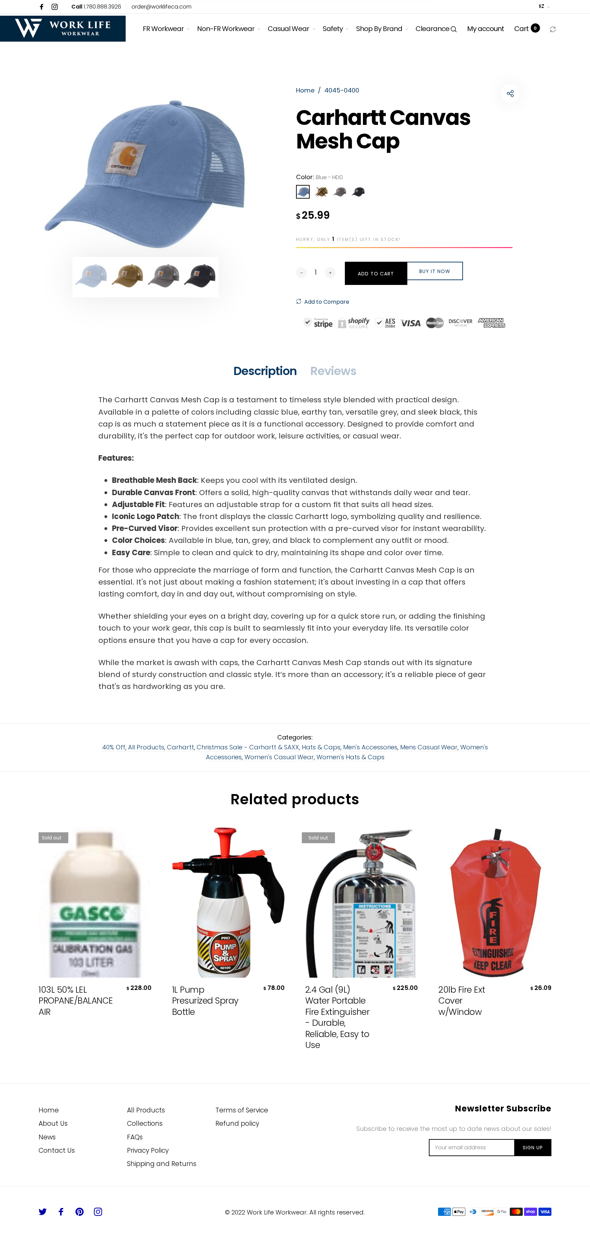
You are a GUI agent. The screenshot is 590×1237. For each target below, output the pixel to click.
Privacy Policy (148, 1150)
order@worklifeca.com (161, 7)
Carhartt (180, 747)
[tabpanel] (145, 173)
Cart (525, 28)
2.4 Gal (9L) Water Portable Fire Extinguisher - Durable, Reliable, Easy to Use (337, 1017)
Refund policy (237, 1123)
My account (485, 28)
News (47, 1137)
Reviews (333, 371)
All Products (146, 747)
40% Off (113, 747)
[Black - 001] (358, 192)
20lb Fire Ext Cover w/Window (461, 1001)
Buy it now (434, 271)
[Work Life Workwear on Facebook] (42, 7)
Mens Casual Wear (429, 747)
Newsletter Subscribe (503, 1109)
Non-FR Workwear (225, 28)
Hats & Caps (321, 747)
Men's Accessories (370, 747)
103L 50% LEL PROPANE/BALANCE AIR (72, 1001)
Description (265, 371)
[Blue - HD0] (303, 192)
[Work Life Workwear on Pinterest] (79, 1212)
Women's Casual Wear (279, 757)
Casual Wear (288, 28)
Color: (319, 177)
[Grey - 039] (340, 192)
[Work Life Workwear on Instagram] (55, 7)
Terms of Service (241, 1110)
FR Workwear (163, 28)
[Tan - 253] (321, 192)
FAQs (135, 1137)
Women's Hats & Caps (350, 757)
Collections (145, 1123)
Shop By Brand (379, 28)
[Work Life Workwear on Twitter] (43, 1212)
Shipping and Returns (161, 1163)
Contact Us (57, 1150)
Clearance (432, 28)
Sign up (533, 1147)
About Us (53, 1123)
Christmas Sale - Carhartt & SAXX (248, 747)
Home (49, 1110)
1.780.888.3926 (96, 7)
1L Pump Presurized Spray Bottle (205, 1001)
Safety (333, 28)
